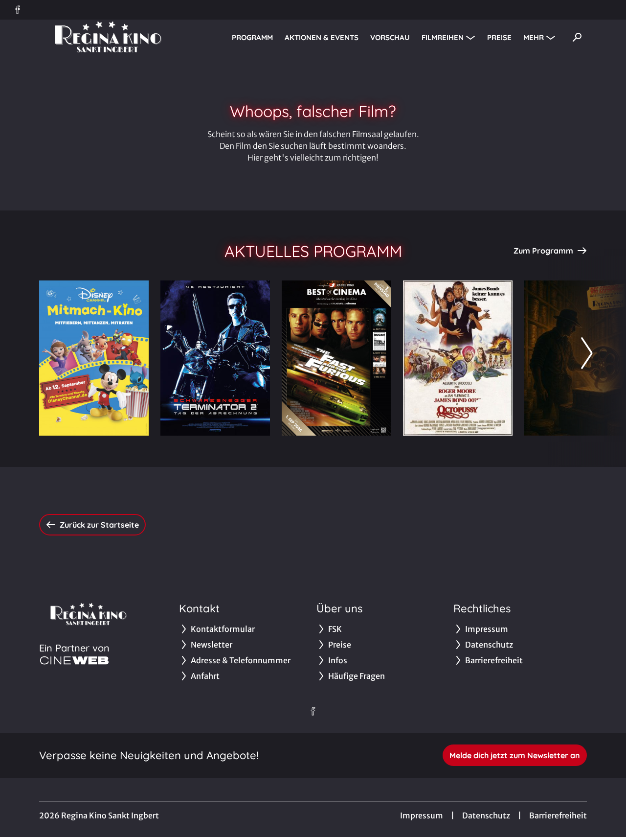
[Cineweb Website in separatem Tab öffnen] (74, 660)
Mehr (533, 37)
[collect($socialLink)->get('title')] (17, 10)
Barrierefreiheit (558, 815)
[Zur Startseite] (107, 37)
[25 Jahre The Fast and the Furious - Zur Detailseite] (336, 358)
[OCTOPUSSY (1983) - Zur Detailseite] (458, 358)
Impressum (421, 815)
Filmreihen (443, 37)
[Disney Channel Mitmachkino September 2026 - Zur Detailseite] (94, 358)
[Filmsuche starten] (577, 37)
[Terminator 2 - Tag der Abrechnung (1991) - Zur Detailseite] (215, 358)
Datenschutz (486, 815)
